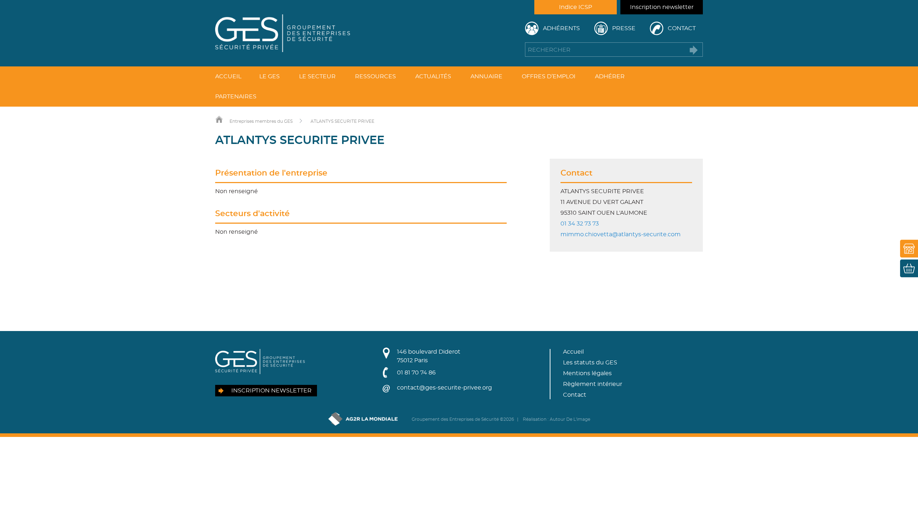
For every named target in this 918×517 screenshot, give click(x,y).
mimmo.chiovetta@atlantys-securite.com (620, 234)
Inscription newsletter (662, 7)
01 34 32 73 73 (579, 224)
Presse (623, 28)
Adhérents (561, 28)
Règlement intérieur (592, 384)
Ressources (375, 76)
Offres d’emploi (549, 76)
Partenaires (235, 96)
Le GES (269, 76)
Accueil (228, 76)
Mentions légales (587, 373)
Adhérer (610, 76)
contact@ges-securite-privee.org (444, 388)
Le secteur (317, 76)
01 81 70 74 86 (416, 373)
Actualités (433, 76)
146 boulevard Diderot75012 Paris (428, 356)
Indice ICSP (575, 7)
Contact (682, 28)
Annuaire (486, 76)
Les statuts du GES (590, 362)
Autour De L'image (570, 419)
